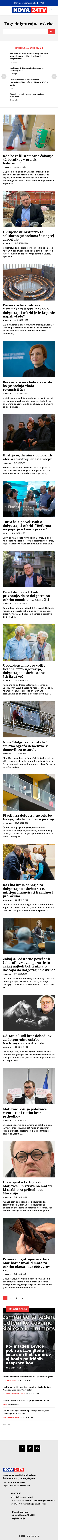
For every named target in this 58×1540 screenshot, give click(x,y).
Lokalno (7, 167)
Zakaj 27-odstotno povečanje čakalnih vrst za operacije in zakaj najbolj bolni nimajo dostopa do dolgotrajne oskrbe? (29, 964)
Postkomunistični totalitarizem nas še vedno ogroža (27, 69)
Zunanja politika (11, 1417)
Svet (5, 1404)
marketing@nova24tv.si (34, 1504)
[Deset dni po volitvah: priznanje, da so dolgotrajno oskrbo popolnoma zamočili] (29, 569)
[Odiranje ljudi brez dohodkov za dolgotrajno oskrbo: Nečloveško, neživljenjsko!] (29, 1013)
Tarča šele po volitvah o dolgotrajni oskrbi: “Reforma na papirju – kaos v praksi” (27, 525)
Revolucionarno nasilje (14, 1394)
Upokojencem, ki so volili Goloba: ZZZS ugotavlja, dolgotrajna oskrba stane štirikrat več (24, 671)
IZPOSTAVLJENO (9, 1380)
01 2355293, (28, 1501)
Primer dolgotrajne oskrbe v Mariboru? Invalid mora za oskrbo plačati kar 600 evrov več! (26, 1264)
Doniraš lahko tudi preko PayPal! (29, 3)
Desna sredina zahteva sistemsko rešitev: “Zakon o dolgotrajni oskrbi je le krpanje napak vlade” (29, 310)
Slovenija (8, 244)
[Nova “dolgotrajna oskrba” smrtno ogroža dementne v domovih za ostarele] (29, 719)
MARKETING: (17, 1504)
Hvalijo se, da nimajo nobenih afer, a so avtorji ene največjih (28, 457)
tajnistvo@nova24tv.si (44, 1501)
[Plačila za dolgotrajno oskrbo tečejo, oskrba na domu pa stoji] (29, 792)
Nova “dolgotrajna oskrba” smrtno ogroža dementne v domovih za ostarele (25, 746)
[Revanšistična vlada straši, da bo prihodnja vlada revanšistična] (29, 359)
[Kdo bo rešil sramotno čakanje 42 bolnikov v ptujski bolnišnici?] (29, 133)
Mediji (6, 533)
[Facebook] (22, 1448)
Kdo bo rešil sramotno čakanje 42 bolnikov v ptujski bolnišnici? (28, 159)
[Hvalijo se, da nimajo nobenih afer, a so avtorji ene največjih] (29, 432)
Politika (7, 320)
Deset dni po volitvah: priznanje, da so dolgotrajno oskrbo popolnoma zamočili (26, 596)
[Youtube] (37, 1448)
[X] (30, 1448)
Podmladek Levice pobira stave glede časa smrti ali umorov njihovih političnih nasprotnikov (29, 56)
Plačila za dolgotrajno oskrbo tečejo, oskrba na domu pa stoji (28, 817)
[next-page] (54, 76)
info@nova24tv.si (24, 1497)
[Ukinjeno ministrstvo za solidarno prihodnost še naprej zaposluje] (29, 209)
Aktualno (7, 900)
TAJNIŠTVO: (16, 1501)
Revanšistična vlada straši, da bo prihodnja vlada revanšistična (27, 386)
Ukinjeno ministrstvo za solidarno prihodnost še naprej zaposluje (28, 236)
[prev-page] (3, 76)
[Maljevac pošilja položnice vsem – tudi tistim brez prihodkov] (29, 1086)
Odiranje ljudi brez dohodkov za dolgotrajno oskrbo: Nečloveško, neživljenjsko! (27, 1039)
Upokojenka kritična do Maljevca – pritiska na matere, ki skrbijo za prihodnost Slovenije (28, 1187)
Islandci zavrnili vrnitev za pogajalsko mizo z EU (27, 95)
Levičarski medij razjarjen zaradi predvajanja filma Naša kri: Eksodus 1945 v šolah (29, 82)
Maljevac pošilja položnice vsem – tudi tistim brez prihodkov (25, 1113)
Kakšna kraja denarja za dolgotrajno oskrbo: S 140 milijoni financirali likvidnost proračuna (28, 890)
